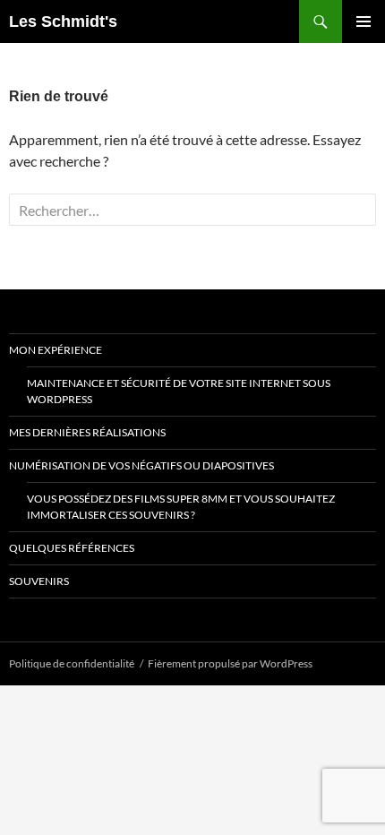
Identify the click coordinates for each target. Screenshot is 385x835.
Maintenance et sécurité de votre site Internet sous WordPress (178, 391)
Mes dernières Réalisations (87, 432)
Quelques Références (71, 548)
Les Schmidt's (63, 21)
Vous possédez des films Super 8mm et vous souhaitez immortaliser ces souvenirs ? (181, 506)
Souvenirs (39, 581)
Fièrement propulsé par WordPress (230, 663)
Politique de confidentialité (71, 663)
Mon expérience (55, 350)
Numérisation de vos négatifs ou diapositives (141, 465)
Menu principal (363, 21)
